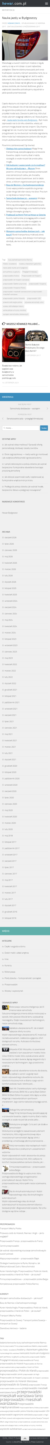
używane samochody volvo (34, 302)
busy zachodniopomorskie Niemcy (20, 260)
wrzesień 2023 (11, 645)
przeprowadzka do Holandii (11, 1363)
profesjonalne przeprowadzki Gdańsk (33, 1357)
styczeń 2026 (10, 582)
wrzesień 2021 (11, 709)
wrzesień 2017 (11, 854)
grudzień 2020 (11, 766)
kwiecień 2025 (11, 594)
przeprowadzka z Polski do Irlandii (18, 1370)
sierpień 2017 (10, 861)
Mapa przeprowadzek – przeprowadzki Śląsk (19, 1258)
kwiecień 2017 (11, 886)
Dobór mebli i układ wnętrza (17, 953)
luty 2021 (9, 753)
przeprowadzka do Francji (28, 1360)
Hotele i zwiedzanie (10, 264)
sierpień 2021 (10, 715)
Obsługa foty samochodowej (19, 148)
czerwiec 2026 (11, 550)
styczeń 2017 (10, 905)
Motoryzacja (8, 10)
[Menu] (46, 3)
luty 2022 (9, 677)
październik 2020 (12, 778)
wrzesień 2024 (11, 601)
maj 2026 (9, 556)
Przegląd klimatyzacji (29, 272)
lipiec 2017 (9, 867)
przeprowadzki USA (34, 298)
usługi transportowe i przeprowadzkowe (17, 1422)
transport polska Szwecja (33, 1418)
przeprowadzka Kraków (11, 276)
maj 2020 (9, 810)
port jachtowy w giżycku (11, 272)
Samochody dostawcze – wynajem (21, 198)
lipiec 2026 (9, 544)
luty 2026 (9, 575)
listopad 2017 (10, 842)
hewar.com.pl (14, 23)
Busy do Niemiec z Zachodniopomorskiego (25, 185)
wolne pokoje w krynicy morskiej (14, 310)
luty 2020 (9, 829)
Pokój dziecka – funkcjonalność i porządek (23, 978)
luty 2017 (9, 899)
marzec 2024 (10, 632)
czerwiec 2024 (11, 613)
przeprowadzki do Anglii (31, 1374)
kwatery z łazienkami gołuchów (30, 264)
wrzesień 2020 (11, 785)
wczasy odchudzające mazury (13, 306)
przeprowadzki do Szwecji (14, 1384)
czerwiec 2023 (11, 651)
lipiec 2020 (9, 797)
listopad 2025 (10, 588)
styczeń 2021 (10, 759)
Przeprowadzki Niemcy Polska (29, 1408)
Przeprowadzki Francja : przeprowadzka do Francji (21, 1241)
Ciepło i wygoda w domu (15, 946)
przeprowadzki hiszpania (37, 284)
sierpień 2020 (10, 791)
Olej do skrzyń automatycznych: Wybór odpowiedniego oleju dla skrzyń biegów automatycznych (22, 1194)
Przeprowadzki (11, 984)
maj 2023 (9, 658)
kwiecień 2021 (11, 740)
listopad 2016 (10, 918)
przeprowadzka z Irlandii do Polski (27, 1367)
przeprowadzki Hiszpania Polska (14, 288)
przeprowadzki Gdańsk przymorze (14, 284)
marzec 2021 (10, 747)
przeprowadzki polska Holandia (14, 298)
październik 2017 (12, 848)
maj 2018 (9, 835)
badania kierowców (8, 1342)
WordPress (18, 1442)
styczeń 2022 (10, 683)
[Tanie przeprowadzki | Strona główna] (18, 3)
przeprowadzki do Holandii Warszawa (18, 1381)
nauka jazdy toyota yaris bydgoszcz (15, 268)
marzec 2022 (10, 670)
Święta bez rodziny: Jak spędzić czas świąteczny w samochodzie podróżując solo (12, 371)
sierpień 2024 (10, 607)
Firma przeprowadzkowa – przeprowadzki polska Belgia (24, 1279)
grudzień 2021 (11, 690)
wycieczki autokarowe (11, 1428)
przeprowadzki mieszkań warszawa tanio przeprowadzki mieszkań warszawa (22, 293)
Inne (6, 959)
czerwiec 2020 (11, 804)
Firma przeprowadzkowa (22, 1346)
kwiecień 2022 (11, 664)
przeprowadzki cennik (14, 1374)
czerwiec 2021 (11, 728)
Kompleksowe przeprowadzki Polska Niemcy (19, 1284)
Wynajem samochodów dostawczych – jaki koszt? (21, 1298)
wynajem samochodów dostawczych (15, 314)
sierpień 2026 (10, 537)
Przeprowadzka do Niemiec (33, 1364)
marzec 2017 (10, 892)
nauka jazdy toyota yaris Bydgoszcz (22, 120)
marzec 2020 (10, 823)
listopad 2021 (10, 696)
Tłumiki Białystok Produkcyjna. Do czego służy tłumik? (34, 347)
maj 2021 (9, 734)
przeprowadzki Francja (38, 1385)
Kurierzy (8, 965)
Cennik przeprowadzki (9, 1246)
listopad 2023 (10, 639)
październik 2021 (12, 702)
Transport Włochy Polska (10, 1228)
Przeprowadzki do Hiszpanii (31, 276)
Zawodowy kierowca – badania (13, 1328)
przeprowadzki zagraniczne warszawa (16, 1414)
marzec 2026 (10, 569)
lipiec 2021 (9, 721)
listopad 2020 (10, 772)
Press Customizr (37, 1442)
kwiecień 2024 (11, 626)
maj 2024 (9, 620)
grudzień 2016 (11, 912)
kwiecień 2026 (11, 563)
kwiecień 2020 (11, 816)
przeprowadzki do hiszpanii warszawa (16, 280)
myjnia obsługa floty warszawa (9, 1353)
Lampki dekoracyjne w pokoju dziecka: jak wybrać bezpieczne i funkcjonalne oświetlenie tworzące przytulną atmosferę (24, 467)
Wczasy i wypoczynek (14, 991)
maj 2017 (9, 880)
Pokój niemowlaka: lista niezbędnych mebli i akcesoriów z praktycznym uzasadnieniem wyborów (24, 1148)
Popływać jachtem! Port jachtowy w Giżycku (26, 215)
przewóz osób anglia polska (12, 302)
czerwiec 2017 (11, 873)
